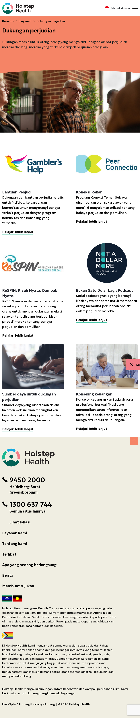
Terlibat (9, 554)
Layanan (25, 21)
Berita (7, 575)
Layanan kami (14, 533)
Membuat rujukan (18, 586)
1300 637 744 (30, 504)
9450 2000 (27, 480)
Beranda (8, 21)
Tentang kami (14, 543)
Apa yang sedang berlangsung (29, 564)
